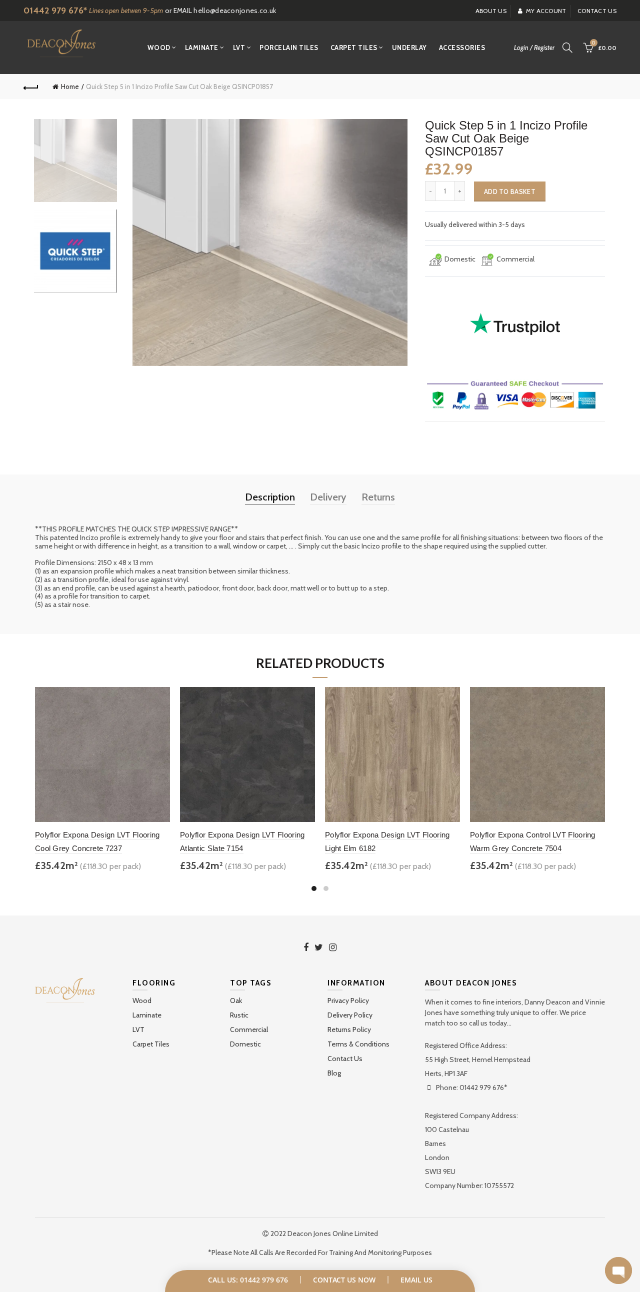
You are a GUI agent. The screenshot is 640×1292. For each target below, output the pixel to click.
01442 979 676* (55, 10)
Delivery (328, 497)
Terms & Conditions (359, 1044)
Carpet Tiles (354, 48)
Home (70, 86)
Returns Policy (349, 1029)
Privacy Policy (348, 1000)
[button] (618, 1270)
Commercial (249, 1029)
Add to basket (510, 192)
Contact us (597, 10)
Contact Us (345, 1058)
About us (491, 10)
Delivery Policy (350, 1015)
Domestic (245, 1044)
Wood (159, 48)
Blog (334, 1073)
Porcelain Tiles (289, 48)
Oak (236, 1000)
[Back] (31, 86)
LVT (239, 48)
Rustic (239, 1015)
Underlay (409, 48)
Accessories (462, 48)
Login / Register (534, 48)
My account (546, 10)
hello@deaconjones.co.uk (235, 10)
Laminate (201, 48)
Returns (378, 497)
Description (270, 497)
